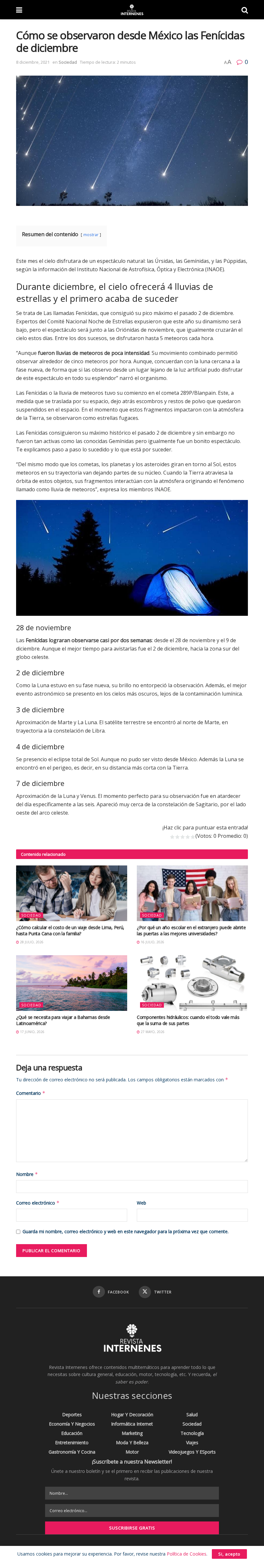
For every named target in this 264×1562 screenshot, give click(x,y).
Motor (132, 1452)
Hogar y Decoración (132, 1414)
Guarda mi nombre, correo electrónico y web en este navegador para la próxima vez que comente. (126, 1231)
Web (141, 1203)
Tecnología (192, 1433)
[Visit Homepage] (131, 9)
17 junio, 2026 (31, 1032)
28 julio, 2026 (31, 942)
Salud (192, 1414)
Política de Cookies (186, 1554)
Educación (71, 1433)
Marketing (132, 1433)
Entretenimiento (72, 1442)
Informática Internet (132, 1424)
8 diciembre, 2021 (33, 62)
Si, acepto (229, 1554)
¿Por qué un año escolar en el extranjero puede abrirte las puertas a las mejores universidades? (191, 930)
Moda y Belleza (132, 1442)
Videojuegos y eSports (192, 1452)
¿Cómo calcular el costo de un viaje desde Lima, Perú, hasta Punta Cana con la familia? (70, 930)
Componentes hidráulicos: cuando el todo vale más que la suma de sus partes (188, 1020)
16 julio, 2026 (152, 942)
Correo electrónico (38, 1203)
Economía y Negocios (72, 1424)
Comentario (30, 1093)
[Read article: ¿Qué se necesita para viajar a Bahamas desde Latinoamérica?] (71, 983)
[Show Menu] (19, 9)
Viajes (192, 1442)
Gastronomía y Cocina (72, 1452)
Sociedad (68, 62)
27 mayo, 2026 (152, 1032)
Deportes (72, 1414)
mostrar (91, 234)
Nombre (27, 1174)
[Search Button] (244, 9)
